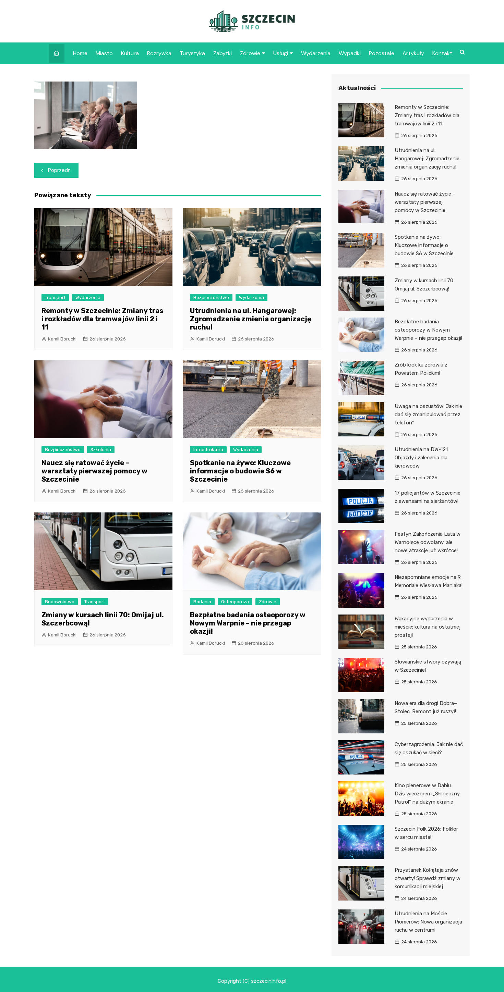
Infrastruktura (208, 449)
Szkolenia (101, 449)
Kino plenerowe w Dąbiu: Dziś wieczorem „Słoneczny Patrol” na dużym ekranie (427, 793)
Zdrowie (250, 53)
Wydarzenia (316, 53)
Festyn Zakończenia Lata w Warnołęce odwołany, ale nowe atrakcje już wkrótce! (427, 542)
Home (80, 53)
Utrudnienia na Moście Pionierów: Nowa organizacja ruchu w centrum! (428, 921)
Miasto (104, 53)
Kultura (130, 53)
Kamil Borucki (62, 339)
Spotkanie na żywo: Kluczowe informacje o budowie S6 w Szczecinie (240, 471)
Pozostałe (381, 53)
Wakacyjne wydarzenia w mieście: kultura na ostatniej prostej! (427, 627)
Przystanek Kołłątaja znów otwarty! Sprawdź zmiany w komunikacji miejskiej (427, 878)
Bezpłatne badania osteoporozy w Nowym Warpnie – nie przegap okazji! (247, 623)
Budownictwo (59, 601)
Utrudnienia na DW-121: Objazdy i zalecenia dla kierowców (422, 457)
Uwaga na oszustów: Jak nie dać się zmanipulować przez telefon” (428, 414)
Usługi (280, 53)
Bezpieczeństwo (211, 297)
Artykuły (413, 53)
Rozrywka (159, 53)
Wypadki (350, 53)
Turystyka (192, 53)
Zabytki (222, 53)
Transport (55, 297)
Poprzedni (60, 170)
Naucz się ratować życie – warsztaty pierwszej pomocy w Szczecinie (94, 471)
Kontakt (442, 53)
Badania (202, 601)
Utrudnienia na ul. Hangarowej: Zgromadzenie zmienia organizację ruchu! (250, 319)
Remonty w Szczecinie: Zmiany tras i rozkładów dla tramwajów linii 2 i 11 (102, 319)
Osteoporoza (235, 601)
